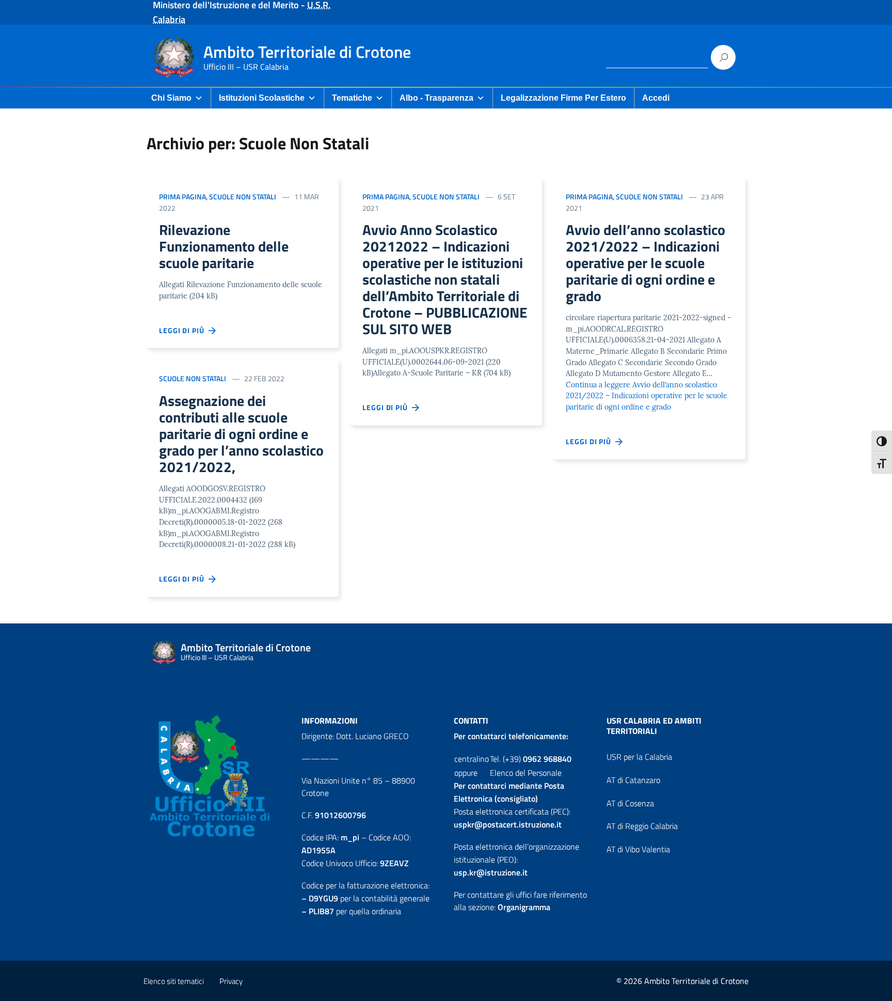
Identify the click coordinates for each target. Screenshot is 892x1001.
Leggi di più (184, 330)
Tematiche (352, 97)
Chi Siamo (171, 97)
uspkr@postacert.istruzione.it (508, 824)
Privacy (231, 981)
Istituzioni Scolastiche (262, 97)
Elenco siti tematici (174, 981)
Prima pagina (182, 196)
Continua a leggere (646, 396)
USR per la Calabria (639, 756)
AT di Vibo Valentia (638, 849)
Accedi (656, 97)
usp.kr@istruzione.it (491, 872)
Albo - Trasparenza (436, 97)
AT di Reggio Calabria (642, 826)
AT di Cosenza (630, 803)
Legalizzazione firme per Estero (563, 97)
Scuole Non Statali (242, 196)
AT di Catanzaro (633, 780)
